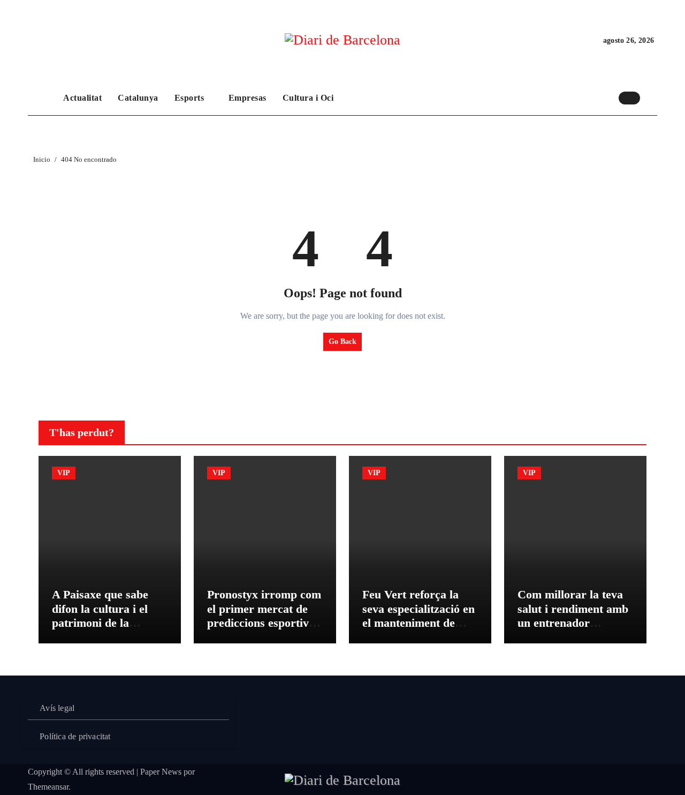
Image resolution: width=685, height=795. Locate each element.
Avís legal (57, 707)
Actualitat (82, 97)
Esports (190, 97)
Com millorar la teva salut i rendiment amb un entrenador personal (572, 615)
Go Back (342, 342)
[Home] (43, 98)
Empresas (248, 97)
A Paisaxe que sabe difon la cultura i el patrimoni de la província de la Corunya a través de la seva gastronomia (109, 630)
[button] (651, 97)
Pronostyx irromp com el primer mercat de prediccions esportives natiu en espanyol (264, 615)
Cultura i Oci (308, 97)
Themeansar (48, 786)
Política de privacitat (75, 736)
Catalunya (138, 97)
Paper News (160, 771)
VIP (63, 473)
